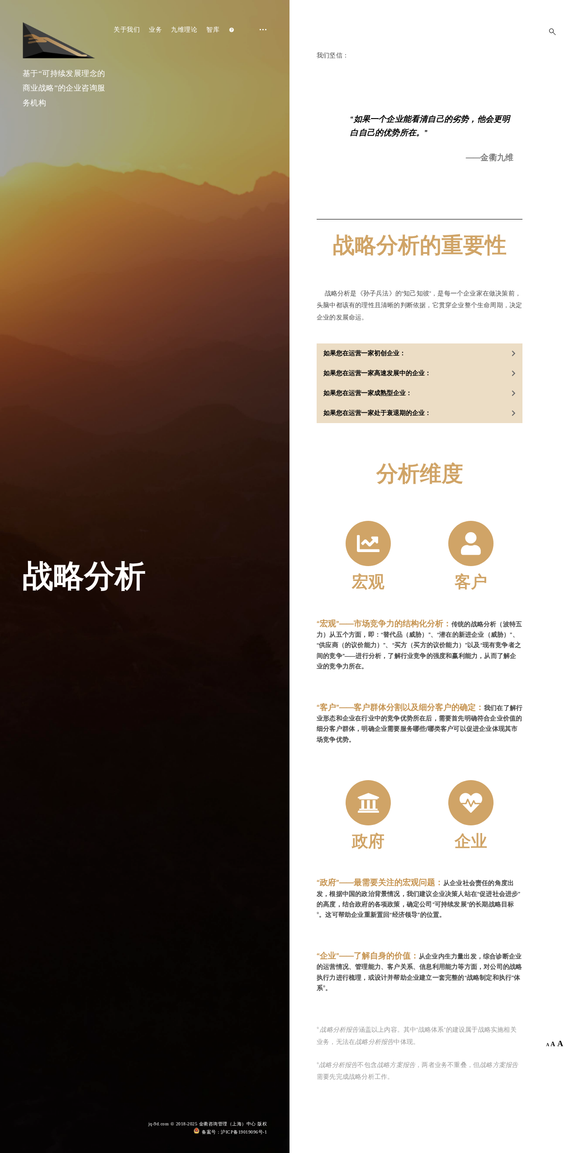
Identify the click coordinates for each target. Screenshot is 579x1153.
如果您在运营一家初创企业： (364, 353)
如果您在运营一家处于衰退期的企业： (377, 413)
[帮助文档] (232, 30)
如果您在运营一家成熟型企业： (367, 393)
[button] (419, 353)
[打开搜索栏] (549, 32)
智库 (212, 29)
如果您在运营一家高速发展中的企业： (377, 373)
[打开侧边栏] (260, 66)
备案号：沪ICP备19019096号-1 (234, 1131)
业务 (155, 29)
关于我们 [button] (127, 29)
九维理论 (184, 29)
